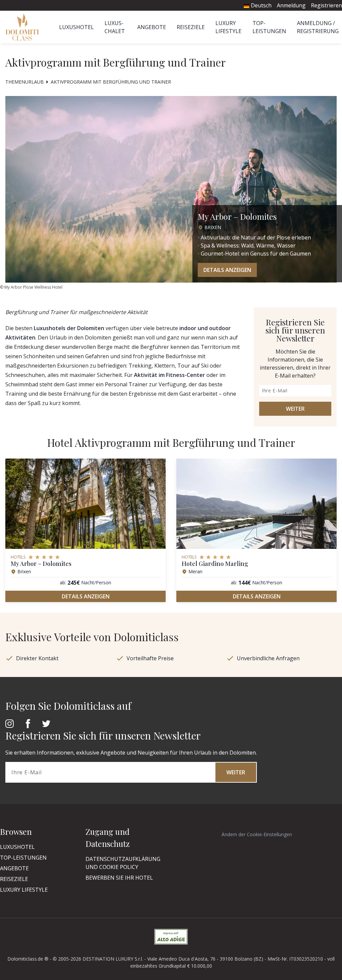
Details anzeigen (227, 270)
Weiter (295, 408)
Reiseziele (191, 27)
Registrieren (326, 5)
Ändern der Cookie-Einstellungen (256, 834)
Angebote (151, 27)
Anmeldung (291, 5)
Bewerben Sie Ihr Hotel (119, 877)
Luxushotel (76, 27)
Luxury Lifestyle (24, 889)
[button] (321, 536)
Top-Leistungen (23, 857)
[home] (24, 27)
